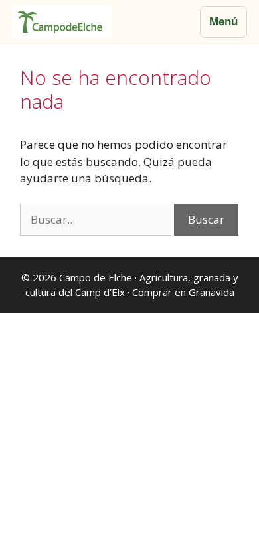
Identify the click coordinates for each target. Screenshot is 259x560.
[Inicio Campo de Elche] (62, 21)
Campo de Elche (95, 277)
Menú (223, 21)
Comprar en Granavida (183, 292)
